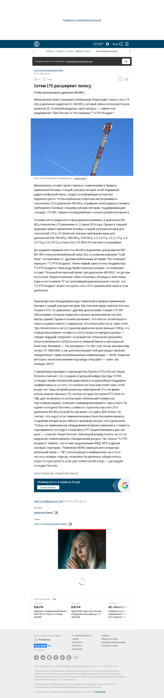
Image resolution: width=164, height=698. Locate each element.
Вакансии (77, 648)
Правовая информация (113, 642)
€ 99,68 (59, 51)
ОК (126, 61)
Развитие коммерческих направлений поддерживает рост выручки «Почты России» (123, 614)
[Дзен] (49, 657)
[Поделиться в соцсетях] (126, 79)
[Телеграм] (36, 657)
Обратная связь (109, 638)
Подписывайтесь (48, 487)
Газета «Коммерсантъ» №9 (48, 501)
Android (105, 635)
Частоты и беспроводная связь (48, 70)
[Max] (68, 657)
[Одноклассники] (55, 657)
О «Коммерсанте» (82, 635)
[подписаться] (56, 512)
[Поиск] (121, 44)
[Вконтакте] (43, 657)
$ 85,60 (50, 51)
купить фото (81, 178)
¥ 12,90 (69, 51)
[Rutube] (62, 657)
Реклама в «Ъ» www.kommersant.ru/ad (82, 20)
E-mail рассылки (109, 645)
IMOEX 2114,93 (83, 51)
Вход (115, 44)
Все (54, 599)
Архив (75, 638)
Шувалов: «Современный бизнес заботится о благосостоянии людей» (50, 614)
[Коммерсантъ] (36, 44)
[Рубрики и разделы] (126, 44)
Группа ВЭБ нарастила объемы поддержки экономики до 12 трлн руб (86, 614)
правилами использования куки (79, 61)
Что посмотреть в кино (106, 51)
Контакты (77, 642)
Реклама (76, 645)
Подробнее (100, 691)
